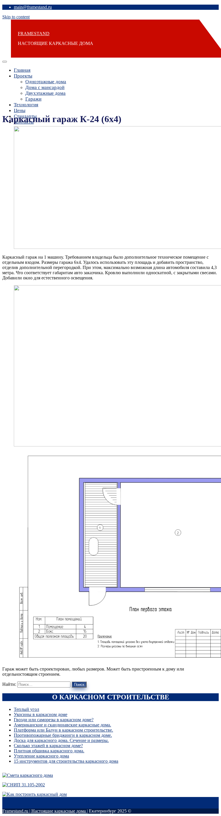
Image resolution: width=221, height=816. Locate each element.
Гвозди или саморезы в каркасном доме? (54, 719)
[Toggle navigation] (4, 62)
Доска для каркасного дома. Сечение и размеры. (61, 740)
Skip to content (16, 16)
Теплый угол (26, 709)
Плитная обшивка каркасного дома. (49, 750)
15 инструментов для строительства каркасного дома (66, 761)
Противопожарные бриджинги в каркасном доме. (63, 735)
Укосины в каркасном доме (40, 714)
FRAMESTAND (33, 33)
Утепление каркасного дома (41, 755)
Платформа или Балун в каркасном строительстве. (63, 730)
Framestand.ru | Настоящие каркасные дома (44, 811)
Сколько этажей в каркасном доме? (48, 745)
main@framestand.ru (33, 7)
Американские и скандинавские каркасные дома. (62, 724)
